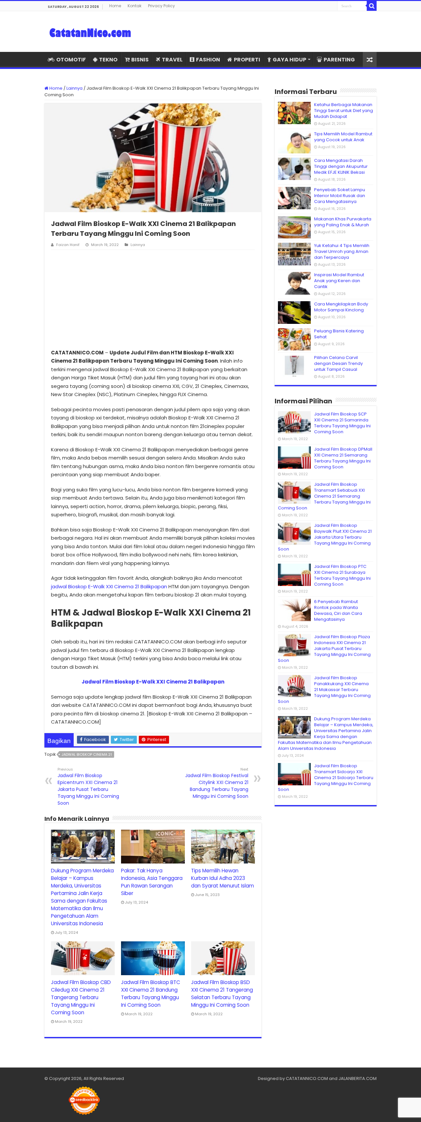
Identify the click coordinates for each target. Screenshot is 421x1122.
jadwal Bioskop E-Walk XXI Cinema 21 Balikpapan (109, 586)
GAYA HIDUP (289, 59)
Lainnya (74, 88)
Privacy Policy (161, 6)
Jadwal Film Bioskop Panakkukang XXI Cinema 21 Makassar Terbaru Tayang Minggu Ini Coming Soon (324, 690)
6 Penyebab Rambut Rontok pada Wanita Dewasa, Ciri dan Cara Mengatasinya (338, 610)
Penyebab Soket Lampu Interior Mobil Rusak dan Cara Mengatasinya (339, 196)
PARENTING (339, 59)
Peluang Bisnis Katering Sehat (339, 334)
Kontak (134, 6)
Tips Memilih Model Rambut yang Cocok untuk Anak (343, 137)
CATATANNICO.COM (307, 1078)
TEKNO (108, 59)
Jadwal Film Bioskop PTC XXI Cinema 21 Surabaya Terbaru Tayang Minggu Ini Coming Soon (342, 575)
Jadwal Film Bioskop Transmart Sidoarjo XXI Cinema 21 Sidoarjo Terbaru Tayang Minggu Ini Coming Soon (325, 778)
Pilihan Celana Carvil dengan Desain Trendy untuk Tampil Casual (338, 363)
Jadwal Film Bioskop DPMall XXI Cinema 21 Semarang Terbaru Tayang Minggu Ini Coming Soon (343, 458)
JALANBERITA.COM (357, 1078)
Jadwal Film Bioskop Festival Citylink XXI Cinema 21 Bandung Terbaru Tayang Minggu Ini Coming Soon (216, 783)
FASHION (208, 59)
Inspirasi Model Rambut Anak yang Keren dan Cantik (339, 281)
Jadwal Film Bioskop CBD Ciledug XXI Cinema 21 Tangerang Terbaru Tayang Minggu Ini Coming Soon (81, 997)
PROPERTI (247, 59)
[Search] (372, 6)
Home (115, 6)
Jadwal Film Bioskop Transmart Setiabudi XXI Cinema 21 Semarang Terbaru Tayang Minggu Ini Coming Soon (324, 496)
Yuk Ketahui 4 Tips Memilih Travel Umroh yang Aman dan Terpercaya (341, 251)
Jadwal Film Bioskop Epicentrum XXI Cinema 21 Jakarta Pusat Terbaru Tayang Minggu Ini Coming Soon (88, 786)
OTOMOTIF (71, 59)
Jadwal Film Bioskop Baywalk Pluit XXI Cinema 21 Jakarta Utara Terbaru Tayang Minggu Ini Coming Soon (325, 537)
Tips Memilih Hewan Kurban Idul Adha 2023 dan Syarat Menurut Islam (222, 878)
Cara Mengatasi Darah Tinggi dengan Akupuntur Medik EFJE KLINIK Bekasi (341, 166)
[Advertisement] (153, 299)
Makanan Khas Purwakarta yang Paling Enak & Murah (342, 222)
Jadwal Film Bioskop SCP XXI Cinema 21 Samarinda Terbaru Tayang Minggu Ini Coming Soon (342, 423)
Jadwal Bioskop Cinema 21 (87, 754)
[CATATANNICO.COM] (90, 31)
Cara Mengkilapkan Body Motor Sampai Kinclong (341, 307)
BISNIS (140, 59)
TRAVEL (172, 59)
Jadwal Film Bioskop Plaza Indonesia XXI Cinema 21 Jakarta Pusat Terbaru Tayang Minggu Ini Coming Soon (324, 648)
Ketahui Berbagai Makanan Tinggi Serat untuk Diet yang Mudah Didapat (343, 110)
